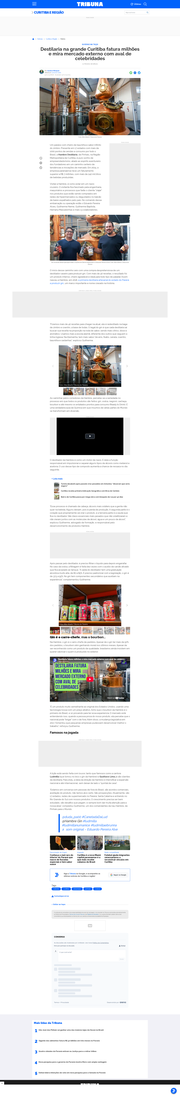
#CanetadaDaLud (94, 817)
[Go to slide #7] (120, 630)
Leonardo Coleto (56, 72)
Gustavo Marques (53, 70)
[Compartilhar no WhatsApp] (130, 72)
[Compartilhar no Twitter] (139, 72)
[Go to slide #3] (90, 391)
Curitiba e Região (49, 12)
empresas (77, 889)
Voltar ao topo (59, 904)
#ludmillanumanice (76, 825)
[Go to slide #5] (112, 391)
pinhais (88, 889)
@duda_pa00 (71, 817)
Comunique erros (61, 896)
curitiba (66, 889)
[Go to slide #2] (79, 391)
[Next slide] (127, 366)
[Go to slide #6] (109, 630)
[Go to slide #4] (101, 391)
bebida (56, 889)
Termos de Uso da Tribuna (76, 914)
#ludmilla (89, 821)
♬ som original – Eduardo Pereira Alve (90, 829)
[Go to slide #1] (68, 391)
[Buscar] (147, 12)
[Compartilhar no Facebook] (135, 72)
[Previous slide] (53, 366)
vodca (97, 889)
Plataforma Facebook (93, 914)
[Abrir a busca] (145, 4)
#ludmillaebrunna (104, 825)
